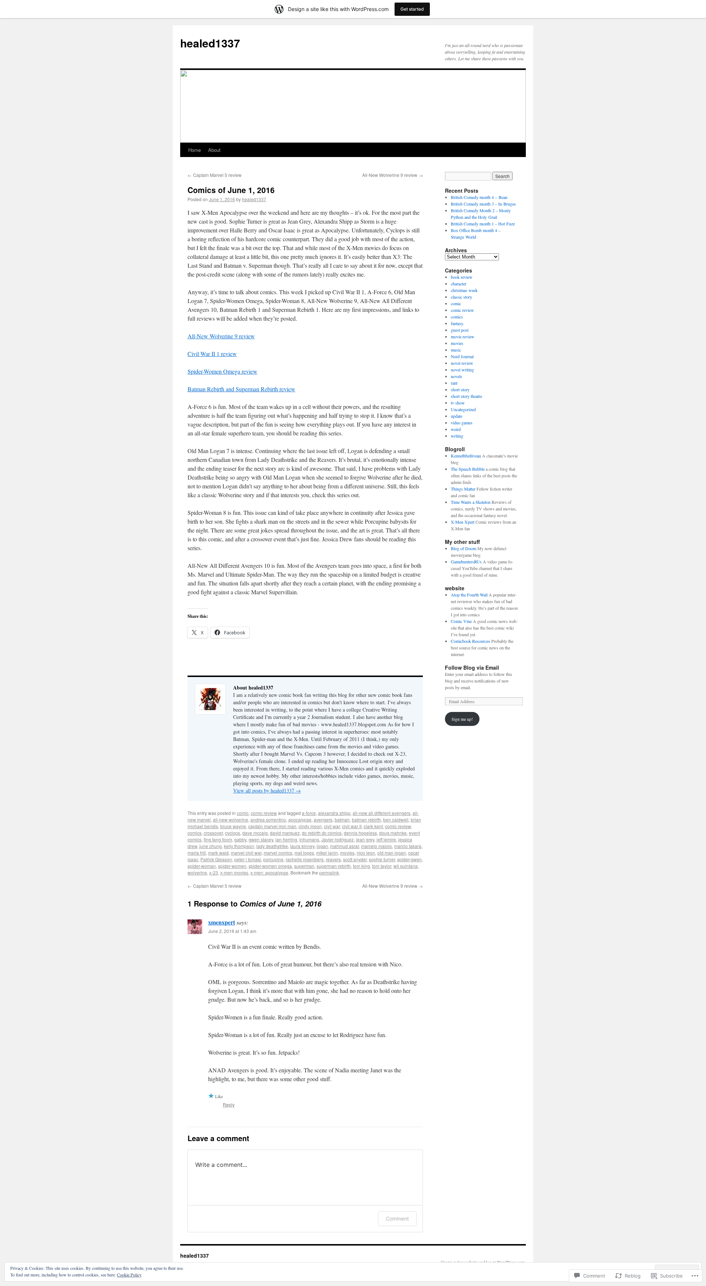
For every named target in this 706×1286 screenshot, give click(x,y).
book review (462, 277)
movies (347, 852)
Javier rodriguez (337, 839)
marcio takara (407, 846)
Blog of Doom (463, 548)
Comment (397, 1218)
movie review (462, 336)
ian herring (286, 839)
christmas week (464, 290)
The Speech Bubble (468, 469)
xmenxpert (221, 922)
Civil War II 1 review (212, 353)
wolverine (197, 872)
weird (456, 429)
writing (457, 436)
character (458, 283)
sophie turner (382, 859)
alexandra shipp (334, 813)
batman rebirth (366, 819)
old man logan (391, 852)
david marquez (285, 833)
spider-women (232, 866)
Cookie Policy (129, 1275)
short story (460, 389)
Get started (412, 9)
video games (462, 422)
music (456, 350)
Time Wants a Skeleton (471, 502)
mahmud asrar (344, 846)
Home (194, 149)
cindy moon (310, 826)
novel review (462, 363)
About (214, 149)
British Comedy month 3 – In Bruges (483, 204)
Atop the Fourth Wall (469, 595)
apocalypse (299, 819)
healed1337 (210, 43)
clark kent (373, 826)
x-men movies (234, 872)
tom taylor (381, 866)
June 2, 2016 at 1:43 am (232, 931)
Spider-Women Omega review (222, 371)
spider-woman (202, 866)
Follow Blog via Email (472, 667)
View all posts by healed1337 (267, 790)
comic (243, 813)
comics (195, 833)
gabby (240, 839)
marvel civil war (246, 852)
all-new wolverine (230, 819)
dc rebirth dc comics (322, 833)
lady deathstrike (272, 846)
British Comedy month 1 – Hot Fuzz (483, 224)
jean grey (365, 839)
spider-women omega (270, 866)
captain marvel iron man (272, 826)
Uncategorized (463, 409)
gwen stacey (261, 839)
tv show (458, 403)
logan (322, 846)
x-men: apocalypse (269, 872)
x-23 (213, 872)
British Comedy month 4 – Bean (479, 197)
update (456, 416)
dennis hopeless (360, 833)
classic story (461, 297)
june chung (210, 846)
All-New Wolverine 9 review (392, 175)
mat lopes (304, 852)
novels (456, 376)
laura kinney (302, 846)
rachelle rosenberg (305, 859)
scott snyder (355, 859)
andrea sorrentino (268, 819)
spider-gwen (409, 859)
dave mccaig (255, 833)
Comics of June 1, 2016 (231, 189)
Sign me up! (462, 719)
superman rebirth (334, 866)
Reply (229, 1104)
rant (454, 383)
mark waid (218, 852)
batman (342, 819)
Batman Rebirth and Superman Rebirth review (241, 389)
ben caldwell (396, 819)
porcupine (273, 859)
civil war (332, 826)
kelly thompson (239, 846)
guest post (459, 330)
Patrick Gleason (216, 859)
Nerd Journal (462, 356)
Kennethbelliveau (466, 456)
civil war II (351, 826)
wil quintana (405, 866)
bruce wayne (233, 826)
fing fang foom (218, 839)
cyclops (232, 833)
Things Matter (463, 489)
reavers (333, 859)
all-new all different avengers (381, 813)
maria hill (197, 852)
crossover (213, 833)
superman (304, 866)
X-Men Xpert (462, 522)
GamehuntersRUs (466, 561)
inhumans (309, 839)
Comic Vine (461, 621)
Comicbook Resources (470, 641)
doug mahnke (393, 833)
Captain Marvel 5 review (215, 175)
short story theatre (466, 396)
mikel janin (327, 852)
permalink (329, 872)
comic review (264, 813)
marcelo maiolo (376, 846)
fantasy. (457, 323)
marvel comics (278, 852)
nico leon (366, 852)
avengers (323, 819)
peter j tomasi (247, 859)
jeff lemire (386, 839)
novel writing (462, 370)
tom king (361, 866)
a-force (309, 813)
